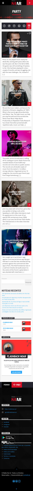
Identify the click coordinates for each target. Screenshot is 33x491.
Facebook (6, 422)
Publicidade (7, 454)
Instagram (7, 424)
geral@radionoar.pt (11, 412)
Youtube (6, 427)
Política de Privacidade (10, 449)
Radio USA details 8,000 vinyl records (17, 142)
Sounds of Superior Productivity (17, 92)
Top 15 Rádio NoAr (8, 328)
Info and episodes (16, 372)
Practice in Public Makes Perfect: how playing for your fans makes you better (16, 43)
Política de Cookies (9, 452)
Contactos (6, 458)
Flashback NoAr (7, 322)
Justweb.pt (26, 475)
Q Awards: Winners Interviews (17, 193)
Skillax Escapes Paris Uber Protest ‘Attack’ (17, 241)
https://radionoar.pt (10, 409)
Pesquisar (4, 278)
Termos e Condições (9, 456)
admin (4, 54)
